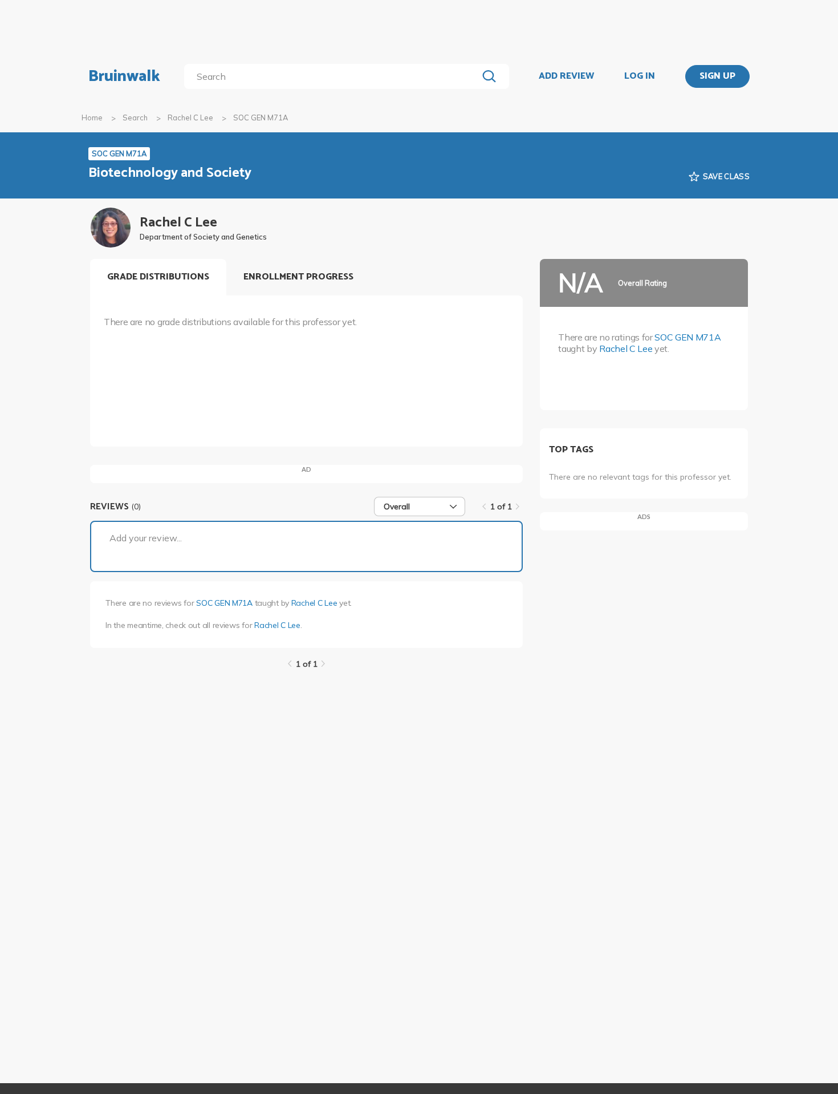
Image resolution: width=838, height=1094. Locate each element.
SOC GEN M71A (224, 603)
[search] (333, 76)
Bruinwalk (124, 76)
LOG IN (639, 76)
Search (135, 117)
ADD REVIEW (566, 76)
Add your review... (145, 538)
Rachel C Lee (190, 117)
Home (92, 117)
